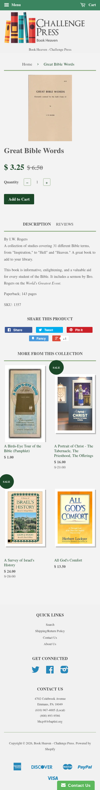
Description (37, 224)
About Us (50, 644)
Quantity (11, 182)
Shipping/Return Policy (50, 631)
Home (27, 64)
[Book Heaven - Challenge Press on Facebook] (50, 671)
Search (50, 624)
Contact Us (50, 637)
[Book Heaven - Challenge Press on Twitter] (35, 671)
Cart (91, 4)
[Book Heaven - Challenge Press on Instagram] (64, 671)
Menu (15, 4)
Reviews (64, 224)
